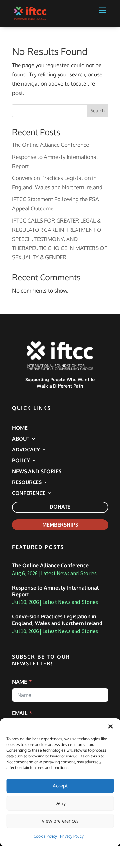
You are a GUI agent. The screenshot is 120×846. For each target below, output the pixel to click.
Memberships (60, 524)
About (20, 439)
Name (19, 681)
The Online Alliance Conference (50, 144)
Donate (60, 507)
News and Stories (36, 471)
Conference (28, 493)
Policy (21, 461)
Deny (60, 803)
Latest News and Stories (69, 573)
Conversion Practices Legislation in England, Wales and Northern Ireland (57, 619)
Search (98, 110)
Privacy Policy (72, 836)
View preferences (60, 821)
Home (20, 428)
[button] (110, 726)
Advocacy (26, 450)
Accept (60, 786)
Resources (27, 482)
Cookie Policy (45, 836)
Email (19, 713)
